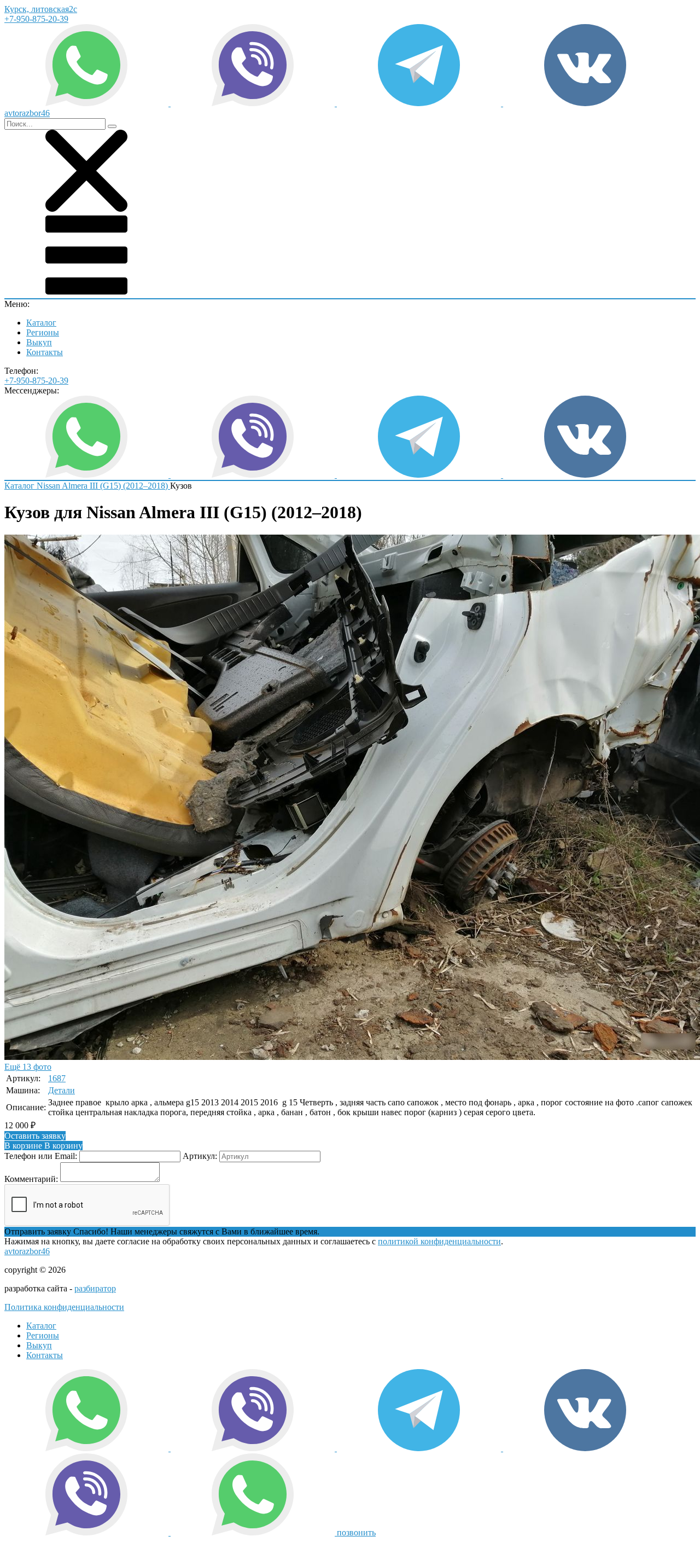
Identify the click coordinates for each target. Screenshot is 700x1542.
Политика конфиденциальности (64, 1307)
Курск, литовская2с (40, 9)
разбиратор (95, 1288)
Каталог (41, 322)
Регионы (42, 332)
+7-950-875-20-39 (36, 19)
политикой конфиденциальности (439, 1241)
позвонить (356, 1532)
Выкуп (39, 342)
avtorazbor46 (27, 1251)
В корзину (43, 1145)
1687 (57, 1078)
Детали (61, 1090)
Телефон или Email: (40, 1156)
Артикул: (200, 1156)
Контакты (44, 352)
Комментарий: (31, 1179)
